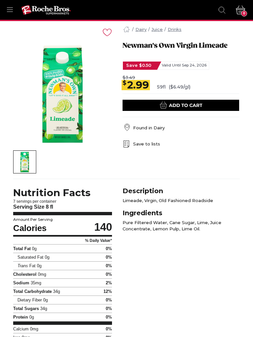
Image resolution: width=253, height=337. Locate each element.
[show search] (221, 10)
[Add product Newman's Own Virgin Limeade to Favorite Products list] (106, 31)
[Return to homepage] (46, 10)
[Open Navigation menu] (10, 10)
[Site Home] (126, 30)
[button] (25, 161)
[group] (62, 94)
